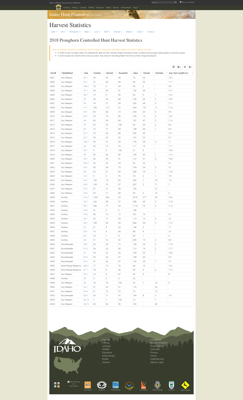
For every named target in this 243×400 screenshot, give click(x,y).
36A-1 (86, 265)
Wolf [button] (106, 32)
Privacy (154, 352)
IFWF (129, 390)
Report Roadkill (185, 390)
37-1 (86, 90)
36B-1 (86, 86)
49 (85, 125)
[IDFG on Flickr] (58, 383)
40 (85, 103)
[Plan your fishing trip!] (115, 385)
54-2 (86, 291)
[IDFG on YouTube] (54, 383)
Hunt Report (143, 390)
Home (58, 7)
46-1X (86, 304)
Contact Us (155, 339)
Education (100, 8)
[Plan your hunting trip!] (88, 385)
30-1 (86, 82)
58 (85, 154)
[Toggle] (173, 67)
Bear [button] (87, 32)
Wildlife (91, 8)
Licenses (83, 8)
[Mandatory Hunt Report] (143, 385)
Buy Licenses (74, 386)
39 (85, 99)
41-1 (86, 107)
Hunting (67, 8)
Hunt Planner (88, 390)
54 (85, 146)
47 (85, 253)
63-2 (86, 193)
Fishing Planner (115, 390)
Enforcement (126, 8)
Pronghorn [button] (74, 32)
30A (85, 244)
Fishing (75, 8)
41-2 (86, 248)
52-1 (86, 137)
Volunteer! (171, 390)
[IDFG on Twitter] (54, 386)
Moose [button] (117, 32)
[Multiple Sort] (184, 67)
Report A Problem (159, 343)
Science (116, 8)
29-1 (86, 77)
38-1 (86, 95)
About (135, 8)
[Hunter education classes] (102, 385)
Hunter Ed (102, 390)
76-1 (86, 176)
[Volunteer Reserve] (171, 385)
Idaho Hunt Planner (67, 14)
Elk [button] (62, 32)
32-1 (86, 274)
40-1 (86, 201)
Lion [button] (97, 32)
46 (85, 120)
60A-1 (86, 163)
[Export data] (190, 67)
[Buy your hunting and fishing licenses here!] (74, 383)
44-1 (86, 112)
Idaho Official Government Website (64, 3)
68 (85, 171)
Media (108, 8)
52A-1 (86, 142)
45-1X (86, 300)
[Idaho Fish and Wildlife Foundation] (129, 385)
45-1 (86, 116)
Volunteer (155, 349)
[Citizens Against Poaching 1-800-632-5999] (157, 385)
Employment (156, 346)
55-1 (86, 150)
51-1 (86, 133)
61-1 (86, 270)
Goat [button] (139, 32)
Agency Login (157, 362)
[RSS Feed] (58, 386)
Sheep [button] (129, 32)
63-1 (86, 167)
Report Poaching (157, 390)
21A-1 (86, 197)
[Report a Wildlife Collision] (185, 385)
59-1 (86, 159)
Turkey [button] (150, 32)
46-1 (86, 218)
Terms (153, 356)
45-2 (86, 210)
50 (85, 129)
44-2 (86, 184)
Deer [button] (53, 32)
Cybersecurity (157, 359)
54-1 (86, 189)
